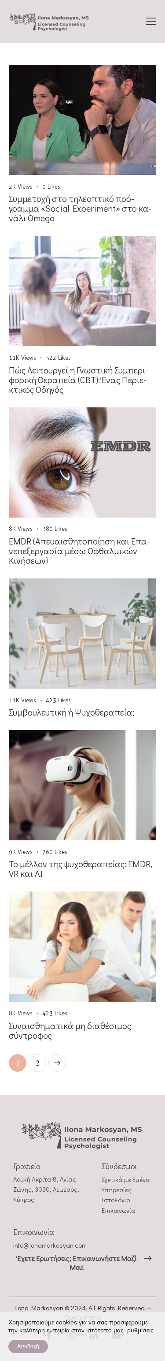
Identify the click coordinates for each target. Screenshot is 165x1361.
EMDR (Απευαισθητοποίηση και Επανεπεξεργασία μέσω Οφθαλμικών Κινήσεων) (79, 550)
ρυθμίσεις (140, 1330)
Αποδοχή (28, 1346)
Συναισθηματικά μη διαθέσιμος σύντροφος (70, 1030)
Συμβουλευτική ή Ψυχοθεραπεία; (71, 712)
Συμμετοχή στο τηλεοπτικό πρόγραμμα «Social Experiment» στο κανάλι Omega (80, 208)
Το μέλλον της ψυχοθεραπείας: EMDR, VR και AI (80, 868)
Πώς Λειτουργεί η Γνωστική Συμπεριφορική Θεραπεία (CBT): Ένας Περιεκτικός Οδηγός (78, 379)
